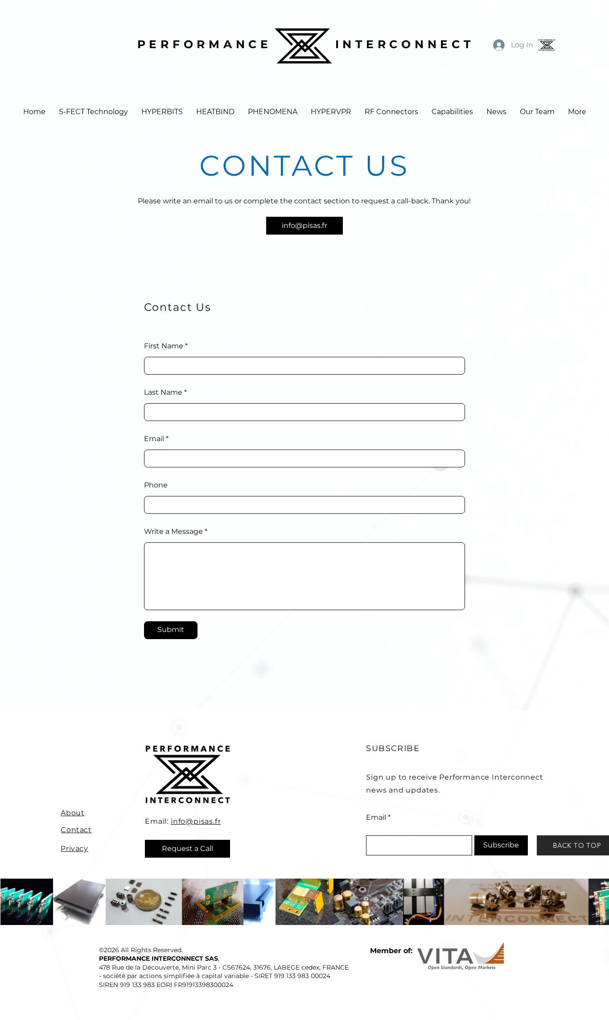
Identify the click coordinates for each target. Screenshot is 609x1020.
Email (154, 438)
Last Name (163, 392)
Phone (156, 485)
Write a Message (173, 531)
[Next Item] (597, 901)
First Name (163, 346)
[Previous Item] (12, 901)
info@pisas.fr (196, 821)
